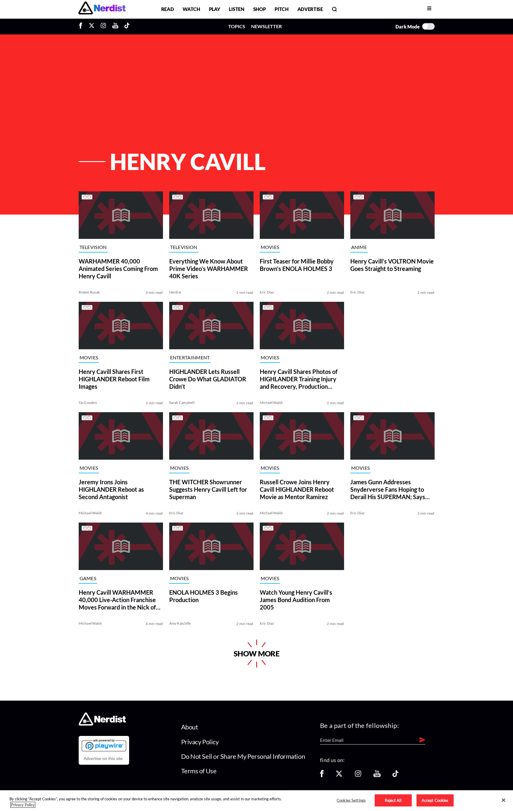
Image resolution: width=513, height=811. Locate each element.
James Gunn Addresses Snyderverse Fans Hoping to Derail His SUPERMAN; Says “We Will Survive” (387, 489)
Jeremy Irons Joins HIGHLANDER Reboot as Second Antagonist (111, 489)
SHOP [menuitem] (259, 9)
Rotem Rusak (89, 292)
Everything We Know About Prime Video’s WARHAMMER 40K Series (208, 269)
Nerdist (175, 292)
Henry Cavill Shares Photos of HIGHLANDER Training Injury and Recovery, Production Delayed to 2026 (299, 379)
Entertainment (190, 358)
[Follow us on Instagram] (358, 775)
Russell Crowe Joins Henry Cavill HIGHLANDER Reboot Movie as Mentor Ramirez (297, 489)
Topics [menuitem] (236, 26)
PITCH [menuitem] (281, 9)
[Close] (503, 800)
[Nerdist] (102, 9)
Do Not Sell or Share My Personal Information (243, 756)
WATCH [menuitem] (191, 9)
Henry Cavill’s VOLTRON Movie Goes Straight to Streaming (392, 265)
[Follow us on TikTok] (395, 775)
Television (93, 247)
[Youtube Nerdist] (115, 26)
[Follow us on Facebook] (322, 775)
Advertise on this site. (104, 758)
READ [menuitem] (167, 9)
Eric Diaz (267, 292)
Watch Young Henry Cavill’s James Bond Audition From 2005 (296, 600)
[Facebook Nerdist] (82, 26)
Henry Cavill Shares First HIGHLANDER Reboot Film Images (114, 379)
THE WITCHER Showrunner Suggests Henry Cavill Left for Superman (208, 489)
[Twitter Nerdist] (91, 26)
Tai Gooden (88, 402)
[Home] (102, 723)
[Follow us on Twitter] (339, 775)
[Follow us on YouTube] (377, 775)
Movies (270, 247)
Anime (359, 247)
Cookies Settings (351, 800)
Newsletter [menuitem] (266, 26)
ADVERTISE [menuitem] (310, 9)
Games (88, 578)
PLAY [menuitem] (214, 9)
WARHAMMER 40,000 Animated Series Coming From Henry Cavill (118, 269)
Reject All (393, 800)
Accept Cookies (435, 800)
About (189, 727)
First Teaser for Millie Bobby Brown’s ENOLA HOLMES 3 (297, 265)
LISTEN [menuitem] (236, 9)
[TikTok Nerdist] (126, 26)
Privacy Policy (200, 742)
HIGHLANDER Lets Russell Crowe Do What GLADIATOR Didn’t (207, 379)
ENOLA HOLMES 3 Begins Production (203, 596)
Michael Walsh (271, 402)
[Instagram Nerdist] (103, 26)
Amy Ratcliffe (180, 623)
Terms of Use (199, 771)
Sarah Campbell (181, 402)
